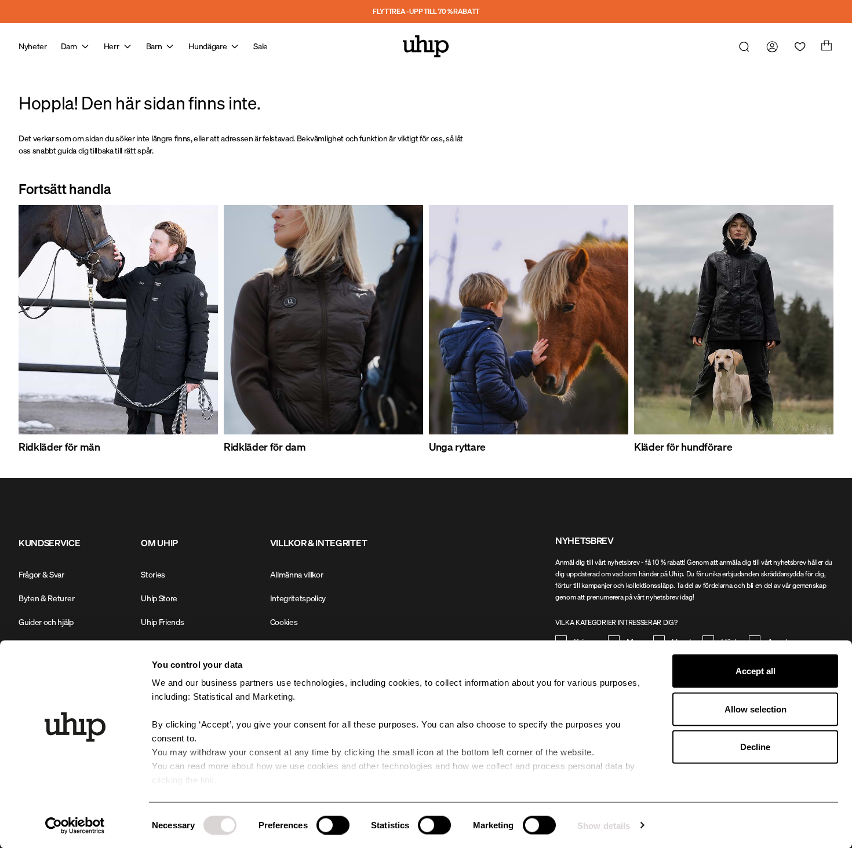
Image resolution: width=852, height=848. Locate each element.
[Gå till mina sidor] (769, 46)
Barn (154, 46)
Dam (69, 46)
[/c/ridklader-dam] (323, 319)
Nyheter (33, 46)
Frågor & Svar (41, 574)
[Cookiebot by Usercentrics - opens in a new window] (75, 825)
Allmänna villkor (296, 574)
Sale (260, 46)
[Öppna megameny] (85, 46)
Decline (755, 747)
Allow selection (755, 709)
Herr (111, 46)
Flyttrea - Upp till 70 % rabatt (426, 11)
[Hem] (426, 46)
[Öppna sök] (742, 46)
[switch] (332, 825)
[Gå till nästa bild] (805, 329)
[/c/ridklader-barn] (528, 319)
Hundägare (207, 46)
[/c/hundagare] (733, 319)
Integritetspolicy (298, 598)
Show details (603, 825)
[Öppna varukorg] (825, 46)
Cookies (284, 621)
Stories (153, 574)
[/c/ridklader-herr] (118, 319)
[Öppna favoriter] (797, 46)
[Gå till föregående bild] (46, 329)
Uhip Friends (162, 621)
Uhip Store (159, 598)
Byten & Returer (46, 598)
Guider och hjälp (46, 621)
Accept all (755, 671)
